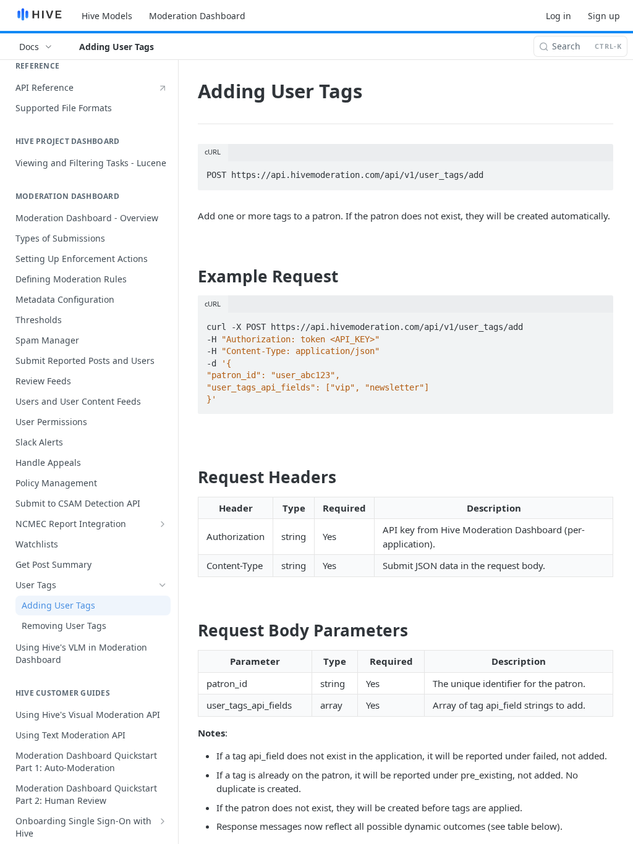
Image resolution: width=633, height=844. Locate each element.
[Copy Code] (598, 172)
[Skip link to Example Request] (189, 276)
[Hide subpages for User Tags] (163, 585)
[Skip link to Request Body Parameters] (189, 630)
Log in (558, 16)
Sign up (604, 16)
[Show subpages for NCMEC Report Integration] (163, 524)
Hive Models (107, 16)
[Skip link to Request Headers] (189, 477)
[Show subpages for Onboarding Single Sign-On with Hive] (163, 821)
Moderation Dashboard (197, 16)
